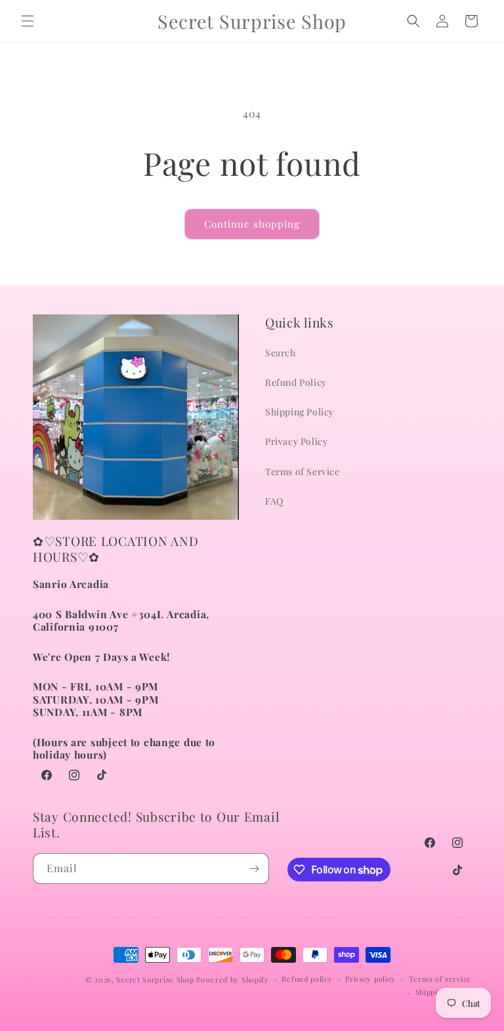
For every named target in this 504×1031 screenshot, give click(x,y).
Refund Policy (296, 382)
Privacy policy (370, 979)
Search (280, 353)
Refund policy (307, 979)
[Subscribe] (254, 868)
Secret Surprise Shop (155, 979)
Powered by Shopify (232, 979)
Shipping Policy (299, 412)
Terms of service (440, 979)
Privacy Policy (296, 441)
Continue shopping (252, 223)
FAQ (274, 501)
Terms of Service (302, 471)
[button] (27, 21)
